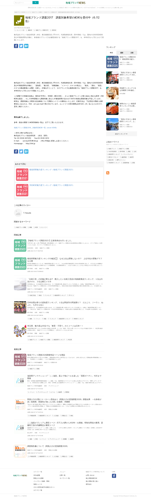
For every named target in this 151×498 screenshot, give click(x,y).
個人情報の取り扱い (92, 481)
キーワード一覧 (65, 478)
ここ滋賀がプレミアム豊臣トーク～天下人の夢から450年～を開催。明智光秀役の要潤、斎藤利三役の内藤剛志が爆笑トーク (65, 424)
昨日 (111, 52)
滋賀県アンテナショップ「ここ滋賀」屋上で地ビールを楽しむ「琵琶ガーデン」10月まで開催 (64, 377)
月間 (131, 52)
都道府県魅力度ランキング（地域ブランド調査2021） (51, 170)
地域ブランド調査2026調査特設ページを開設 (46, 355)
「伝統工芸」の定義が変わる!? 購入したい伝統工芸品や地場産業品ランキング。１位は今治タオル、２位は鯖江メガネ (65, 280)
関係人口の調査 (53, 409)
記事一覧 (62, 475)
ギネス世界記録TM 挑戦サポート (44, 487)
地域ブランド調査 (45, 248)
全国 (36, 248)
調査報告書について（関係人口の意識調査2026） (48, 446)
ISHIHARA (30, 248)
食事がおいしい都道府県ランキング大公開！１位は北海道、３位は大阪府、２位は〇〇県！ (128, 105)
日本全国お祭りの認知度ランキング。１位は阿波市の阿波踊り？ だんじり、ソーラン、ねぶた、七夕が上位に (65, 303)
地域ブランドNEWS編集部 (34, 289)
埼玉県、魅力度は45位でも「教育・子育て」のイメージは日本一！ (55, 326)
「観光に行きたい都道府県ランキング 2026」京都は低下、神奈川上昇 (128, 73)
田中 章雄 (30, 268)
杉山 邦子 (30, 432)
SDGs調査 (122, 93)
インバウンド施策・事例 (41, 481)
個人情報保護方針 (91, 478)
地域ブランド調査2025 (126, 64)
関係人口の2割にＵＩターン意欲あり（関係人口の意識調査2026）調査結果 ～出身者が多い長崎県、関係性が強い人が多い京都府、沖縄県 (64, 400)
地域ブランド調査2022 (126, 111)
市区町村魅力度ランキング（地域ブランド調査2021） (51, 185)
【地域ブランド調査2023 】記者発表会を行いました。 (50, 240)
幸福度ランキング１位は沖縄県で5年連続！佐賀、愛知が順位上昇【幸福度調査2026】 (128, 89)
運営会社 (89, 484)
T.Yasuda (27, 213)
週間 (121, 52)
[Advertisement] (59, 65)
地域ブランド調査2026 (50, 362)
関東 (36, 333)
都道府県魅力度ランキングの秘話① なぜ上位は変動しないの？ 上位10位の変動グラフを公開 (64, 259)
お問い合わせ (90, 475)
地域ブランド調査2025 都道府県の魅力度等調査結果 (128, 58)
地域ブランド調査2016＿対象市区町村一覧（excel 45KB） (36, 128)
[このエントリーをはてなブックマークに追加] (26, 46)
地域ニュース (37, 484)
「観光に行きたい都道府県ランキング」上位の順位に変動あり (128, 120)
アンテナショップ (53, 386)
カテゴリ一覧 (37, 490)
